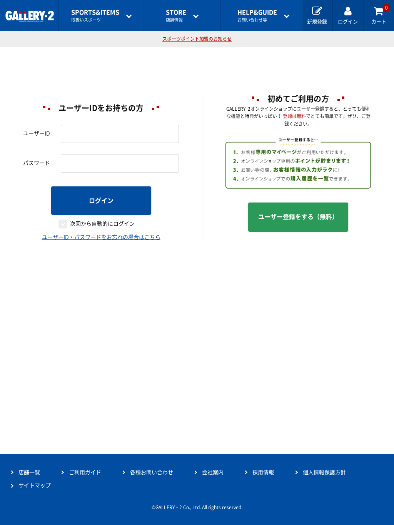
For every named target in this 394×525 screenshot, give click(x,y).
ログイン (101, 201)
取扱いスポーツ (95, 15)
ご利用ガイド (85, 472)
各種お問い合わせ (151, 472)
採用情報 (263, 472)
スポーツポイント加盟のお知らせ (197, 39)
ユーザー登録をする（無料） (298, 217)
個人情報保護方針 (324, 472)
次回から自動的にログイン (102, 223)
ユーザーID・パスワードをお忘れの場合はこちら (101, 237)
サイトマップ (34, 485)
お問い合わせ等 (257, 15)
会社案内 (213, 472)
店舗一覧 (29, 472)
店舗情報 (176, 15)
